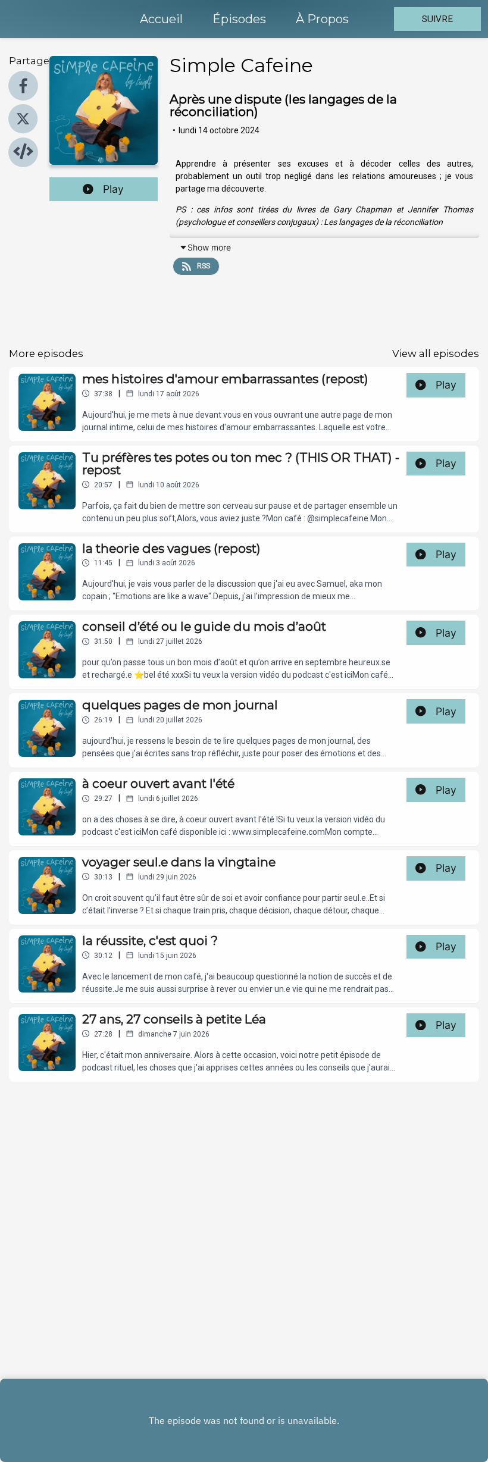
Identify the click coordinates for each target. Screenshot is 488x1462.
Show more (209, 247)
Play (113, 189)
